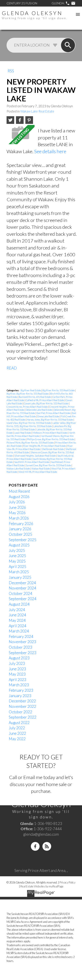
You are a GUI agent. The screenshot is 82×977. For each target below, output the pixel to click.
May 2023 (17, 674)
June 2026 (17, 507)
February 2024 (21, 636)
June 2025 (17, 555)
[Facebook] (35, 846)
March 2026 (19, 518)
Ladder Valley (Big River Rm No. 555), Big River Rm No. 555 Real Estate (41, 424)
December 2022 (22, 701)
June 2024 (17, 615)
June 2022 (17, 733)
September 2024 (22, 598)
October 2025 (20, 534)
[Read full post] (21, 134)
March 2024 (19, 631)
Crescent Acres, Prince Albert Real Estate (27, 406)
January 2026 (20, 529)
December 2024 (22, 582)
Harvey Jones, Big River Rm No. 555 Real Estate (50, 419)
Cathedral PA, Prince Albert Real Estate (45, 400)
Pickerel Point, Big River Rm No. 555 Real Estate (30, 442)
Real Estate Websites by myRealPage (41, 886)
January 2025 (20, 577)
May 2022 (17, 738)
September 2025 (22, 539)
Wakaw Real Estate (40, 468)
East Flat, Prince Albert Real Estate (54, 413)
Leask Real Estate (22, 432)
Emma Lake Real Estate (48, 416)
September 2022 (22, 717)
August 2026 (19, 496)
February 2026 (21, 523)
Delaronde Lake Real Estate (39, 409)
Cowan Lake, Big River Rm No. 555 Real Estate (46, 403)
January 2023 (20, 695)
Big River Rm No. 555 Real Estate (58, 390)
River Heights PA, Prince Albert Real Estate (44, 445)
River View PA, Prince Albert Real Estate (40, 447)
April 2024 (17, 626)
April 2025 (17, 566)
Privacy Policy (67, 882)
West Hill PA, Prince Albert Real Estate (38, 471)
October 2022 (20, 712)
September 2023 (22, 652)
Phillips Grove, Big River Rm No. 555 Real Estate (51, 439)
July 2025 (17, 550)
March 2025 (19, 572)
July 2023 (17, 663)
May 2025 (17, 561)
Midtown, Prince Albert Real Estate (50, 432)
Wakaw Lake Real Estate (37, 111)
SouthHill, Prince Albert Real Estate (32, 462)
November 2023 (22, 641)
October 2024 (20, 593)
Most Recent (19, 491)
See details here (50, 151)
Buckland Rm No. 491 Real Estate (35, 396)
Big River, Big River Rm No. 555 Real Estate (28, 393)
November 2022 (22, 706)
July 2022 (17, 728)
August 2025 (19, 545)
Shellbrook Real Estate (53, 449)
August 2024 (19, 604)
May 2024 (17, 620)
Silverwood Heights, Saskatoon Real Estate (35, 455)
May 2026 (17, 512)
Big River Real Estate (31, 390)
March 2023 (19, 685)
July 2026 (17, 502)
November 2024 (22, 588)
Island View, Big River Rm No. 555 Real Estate (29, 422)
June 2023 (17, 669)
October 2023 (20, 647)
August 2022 (19, 722)
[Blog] (46, 846)
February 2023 (21, 690)
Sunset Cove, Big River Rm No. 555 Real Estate (49, 465)
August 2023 (19, 658)
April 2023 (17, 679)
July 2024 (17, 609)
